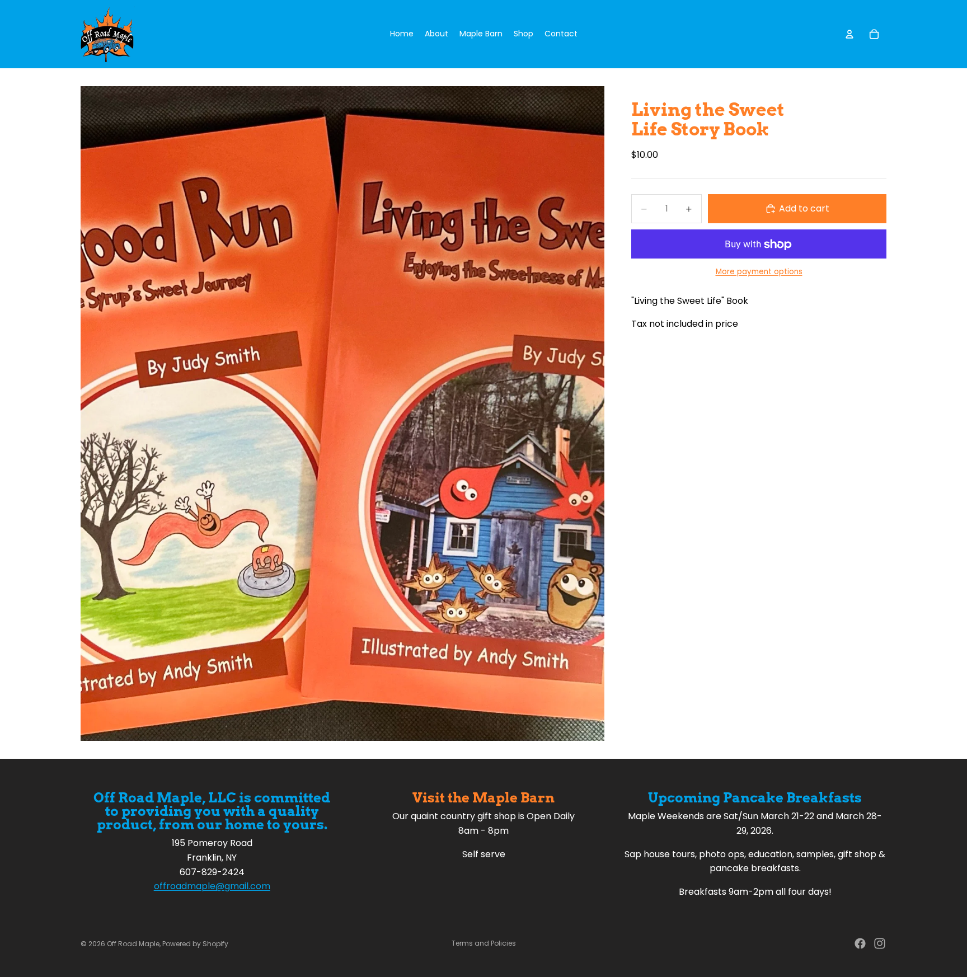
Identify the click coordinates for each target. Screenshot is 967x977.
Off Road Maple (133, 943)
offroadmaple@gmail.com (212, 886)
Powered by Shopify (195, 943)
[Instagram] (879, 943)
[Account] (849, 34)
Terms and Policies (484, 943)
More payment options (759, 272)
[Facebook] (860, 943)
